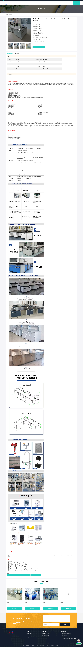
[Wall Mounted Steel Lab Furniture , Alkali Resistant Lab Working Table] (50, 594)
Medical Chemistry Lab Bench (35, 574)
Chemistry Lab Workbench (46, 637)
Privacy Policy (29, 642)
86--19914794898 (77, 0)
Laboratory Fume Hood (45, 642)
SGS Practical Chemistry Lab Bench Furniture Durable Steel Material (32, 604)
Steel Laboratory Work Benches (24, 574)
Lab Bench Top (44, 640)
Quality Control (29, 637)
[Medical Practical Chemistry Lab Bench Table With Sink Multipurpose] (68, 594)
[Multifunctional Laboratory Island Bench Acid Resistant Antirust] (14, 594)
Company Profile (29, 633)
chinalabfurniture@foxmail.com (68, 0)
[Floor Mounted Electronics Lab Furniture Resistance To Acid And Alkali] (19, 30)
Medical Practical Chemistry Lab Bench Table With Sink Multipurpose (68, 604)
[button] (31, 46)
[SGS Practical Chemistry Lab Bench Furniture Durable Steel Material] (32, 594)
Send (65, 624)
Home (7, 14)
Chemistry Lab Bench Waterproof (13, 574)
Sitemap (28, 640)
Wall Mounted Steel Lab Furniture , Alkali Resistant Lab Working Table (49, 604)
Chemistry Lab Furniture (45, 633)
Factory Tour (28, 635)
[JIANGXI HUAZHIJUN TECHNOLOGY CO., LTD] (6, 3)
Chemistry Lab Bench (45, 635)
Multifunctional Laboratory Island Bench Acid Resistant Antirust (14, 604)
